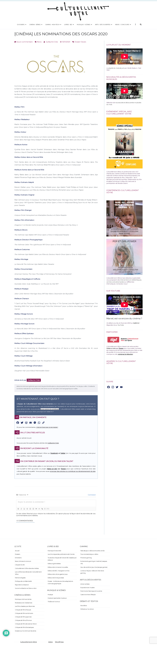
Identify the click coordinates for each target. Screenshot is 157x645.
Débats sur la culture (87, 609)
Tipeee (63, 469)
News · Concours (122, 24)
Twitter (62, 453)
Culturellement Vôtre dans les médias (27, 568)
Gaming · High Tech (52, 24)
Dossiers (21, 24)
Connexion (91, 495)
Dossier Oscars (80, 42)
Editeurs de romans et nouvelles (58, 567)
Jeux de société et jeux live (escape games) (93, 567)
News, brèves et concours (23, 561)
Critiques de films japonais (23, 617)
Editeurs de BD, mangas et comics (58, 571)
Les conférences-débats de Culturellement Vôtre (28, 573)
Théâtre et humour (54, 601)
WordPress (59, 642)
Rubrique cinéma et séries (23, 599)
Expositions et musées (87, 587)
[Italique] (21, 509)
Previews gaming (86, 558)
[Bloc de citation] (36, 509)
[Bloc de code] (39, 509)
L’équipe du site (20, 565)
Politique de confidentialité (23, 581)
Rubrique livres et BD (54, 551)
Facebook (54, 453)
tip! (113, 339)
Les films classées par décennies (25, 606)
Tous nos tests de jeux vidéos (89, 554)
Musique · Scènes (83, 24)
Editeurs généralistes (54, 563)
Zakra (50, 642)
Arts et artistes (85, 584)
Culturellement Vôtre (28, 642)
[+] (48, 508)
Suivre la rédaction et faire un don (26, 588)
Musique (50, 594)
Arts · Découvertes (102, 24)
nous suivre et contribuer (49, 409)
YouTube (121, 325)
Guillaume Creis (52, 42)
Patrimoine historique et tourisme (91, 591)
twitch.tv (136, 323)
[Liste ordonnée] (30, 509)
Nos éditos (83, 605)
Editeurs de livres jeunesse (56, 578)
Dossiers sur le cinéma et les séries (25, 631)
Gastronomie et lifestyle (88, 594)
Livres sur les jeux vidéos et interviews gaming (92, 572)
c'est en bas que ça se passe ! (47, 427)
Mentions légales (20, 578)
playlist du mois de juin (116, 68)
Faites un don (52, 469)
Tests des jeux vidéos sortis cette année (92, 551)
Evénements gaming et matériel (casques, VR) (93, 562)
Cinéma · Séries (35, 24)
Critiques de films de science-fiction (26, 624)
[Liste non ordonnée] (33, 509)
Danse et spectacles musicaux (57, 598)
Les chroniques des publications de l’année (61, 554)
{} (45, 508)
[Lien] (42, 509)
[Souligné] (24, 509)
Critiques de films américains (24, 613)
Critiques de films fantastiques (24, 627)
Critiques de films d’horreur (23, 620)
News (39, 42)
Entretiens (18, 558)
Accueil (17, 551)
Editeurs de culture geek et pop (58, 574)
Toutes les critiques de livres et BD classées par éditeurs (62, 559)
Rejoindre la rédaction (22, 585)
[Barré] (27, 509)
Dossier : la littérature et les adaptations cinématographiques (60, 582)
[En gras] (18, 509)
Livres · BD (68, 24)
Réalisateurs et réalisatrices (23, 603)
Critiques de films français (23, 610)
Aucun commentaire (24, 42)
